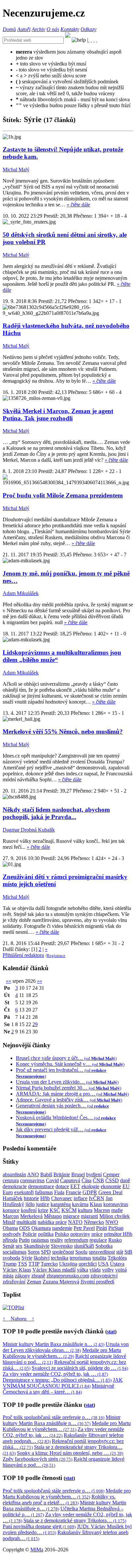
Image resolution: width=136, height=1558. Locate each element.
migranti (89, 1216)
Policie (29, 1234)
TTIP (33, 1264)
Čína (86, 1180)
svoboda (11, 1258)
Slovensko (62, 1246)
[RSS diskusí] (94, 40)
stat (111, 1331)
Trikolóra (117, 1258)
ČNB (98, 1180)
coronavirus (32, 1180)
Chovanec (61, 1198)
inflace (80, 1198)
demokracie (15, 1186)
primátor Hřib (118, 1234)
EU (126, 1186)
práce (97, 1234)
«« (8, 981)
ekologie (90, 1186)
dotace (62, 1186)
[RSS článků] (88, 40)
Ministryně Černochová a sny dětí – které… (58, 1389)
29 (35, 1024)
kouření (29, 1210)
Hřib (45, 1198)
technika (59, 1258)
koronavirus (115, 1204)
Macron (102, 1210)
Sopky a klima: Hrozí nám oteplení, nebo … (70, 1453)
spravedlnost (102, 1252)
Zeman (34, 1281)
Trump (10, 1264)
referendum (76, 1240)
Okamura (41, 1228)
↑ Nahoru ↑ (18, 1318)
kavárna (80, 1204)
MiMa (36, 1549)
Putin (24, 1240)
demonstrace (41, 1186)
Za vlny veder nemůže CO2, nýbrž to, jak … (55, 1374)
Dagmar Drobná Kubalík (29, 830)
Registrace (56, 955)
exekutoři (24, 1192)
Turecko (49, 1264)
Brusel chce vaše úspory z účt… (66, 1058)
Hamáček (12, 1198)
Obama (10, 1228)
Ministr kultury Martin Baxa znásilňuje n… (53, 1344)
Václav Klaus (17, 1270)
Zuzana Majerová (61, 1281)
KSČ (55, 1210)
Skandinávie (37, 1246)
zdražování (14, 1281)
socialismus (14, 1252)
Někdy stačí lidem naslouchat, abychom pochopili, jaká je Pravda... (56, 813)
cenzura (11, 1180)
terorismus (80, 1258)
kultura (85, 1210)
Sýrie (26, 1258)
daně (125, 1180)
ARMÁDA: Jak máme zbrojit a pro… (72, 1094)
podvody (12, 1234)
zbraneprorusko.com (68, 1275)
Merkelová (31, 1216)
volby (108, 1270)
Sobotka (104, 1246)
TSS (22, 1264)
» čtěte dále (78, 204)
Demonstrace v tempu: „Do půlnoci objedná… (57, 1380)
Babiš (46, 1174)
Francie (73, 1192)
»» (39, 981)
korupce (11, 1210)
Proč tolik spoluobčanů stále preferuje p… (53, 1417)
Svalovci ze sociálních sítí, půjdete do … (80, 1368)
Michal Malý (16, 169)
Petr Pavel (84, 1228)
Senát (8, 1246)
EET (75, 1186)
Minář (9, 1222)
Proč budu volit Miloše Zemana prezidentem (63, 495)
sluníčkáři (84, 1246)
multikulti (26, 1222)
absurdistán (14, 1174)
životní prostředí (97, 1281)
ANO (33, 1174)
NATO (75, 1222)
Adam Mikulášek (21, 593)
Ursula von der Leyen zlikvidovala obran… (66, 1347)
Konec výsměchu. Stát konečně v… (70, 1064)
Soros (34, 1252)
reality (56, 1240)
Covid (52, 1180)
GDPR (90, 1192)
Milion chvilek (114, 1216)
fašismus (44, 1192)
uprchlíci (88, 1264)
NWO (111, 1222)
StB (128, 1252)
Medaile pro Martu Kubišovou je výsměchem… (62, 1353)
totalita (99, 1258)
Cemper (111, 1174)
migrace (71, 1216)
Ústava (117, 1264)
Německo (94, 1222)
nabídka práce (52, 1222)
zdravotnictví (104, 1275)
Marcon (11, 1216)
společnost (63, 1252)
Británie (61, 1174)
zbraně (38, 1275)
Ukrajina (68, 1264)
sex (19, 1246)
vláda (95, 1270)
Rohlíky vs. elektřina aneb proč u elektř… (59, 1499)
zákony (22, 1275)
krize (43, 1210)
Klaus (96, 1204)
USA (103, 1264)
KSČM (69, 1210)
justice (42, 1204)
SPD (46, 1252)
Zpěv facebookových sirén (37, 1459)
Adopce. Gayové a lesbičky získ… (69, 1100)
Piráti (101, 1228)
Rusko (115, 1240)
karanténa (61, 1204)
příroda (10, 1240)
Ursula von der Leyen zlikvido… (67, 1082)
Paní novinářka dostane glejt (39, 1526)
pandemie (62, 1228)
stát (119, 1252)
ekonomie (111, 1186)
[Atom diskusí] (96, 40)
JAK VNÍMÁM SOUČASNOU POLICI (63, 1383)
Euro (8, 1192)
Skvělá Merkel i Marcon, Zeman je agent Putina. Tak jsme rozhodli (58, 415)
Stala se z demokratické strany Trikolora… (74, 1520)
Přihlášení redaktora (23, 955)
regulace (98, 1240)
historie (31, 1198)
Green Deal (110, 1192)
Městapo (53, 1216)
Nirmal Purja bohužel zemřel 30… (68, 1088)
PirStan (115, 1228)
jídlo (30, 1204)
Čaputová (70, 1180)
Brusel (78, 1174)
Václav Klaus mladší (54, 1270)
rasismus (40, 1240)
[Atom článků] (91, 40)
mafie (117, 1210)
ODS (24, 1228)
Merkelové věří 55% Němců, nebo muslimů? (63, 731)
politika (45, 1234)
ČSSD (112, 1180)
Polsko (62, 1234)
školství (42, 1258)
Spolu (81, 1252)
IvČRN (96, 1198)
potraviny (80, 1234)
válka (82, 1270)
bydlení (94, 1174)
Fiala (59, 1192)
